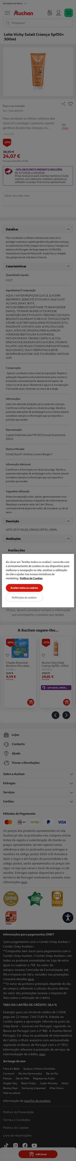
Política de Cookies (31, 578)
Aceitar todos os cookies (24, 587)
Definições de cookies (24, 597)
